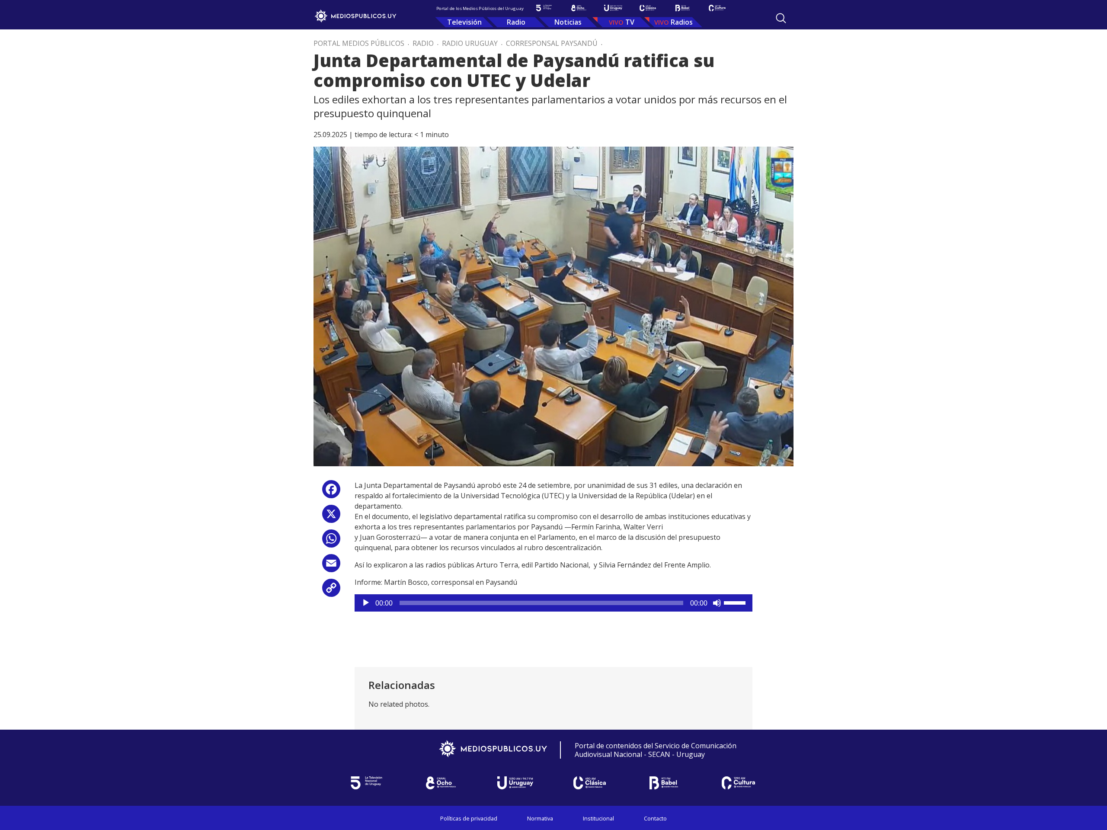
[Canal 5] (544, 8)
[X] (331, 517)
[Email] (331, 566)
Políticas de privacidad (468, 818)
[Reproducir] (366, 603)
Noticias (568, 22)
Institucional (598, 818)
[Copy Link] (331, 591)
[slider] (736, 602)
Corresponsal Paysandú (552, 43)
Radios (682, 22)
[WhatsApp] (331, 541)
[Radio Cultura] (717, 8)
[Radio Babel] (682, 8)
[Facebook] (331, 492)
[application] (553, 603)
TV (629, 22)
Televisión (464, 22)
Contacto (655, 818)
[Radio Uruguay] (613, 8)
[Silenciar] (717, 603)
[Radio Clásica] (648, 8)
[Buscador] (781, 18)
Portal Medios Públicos (359, 43)
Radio (516, 22)
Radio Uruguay (470, 43)
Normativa (540, 818)
